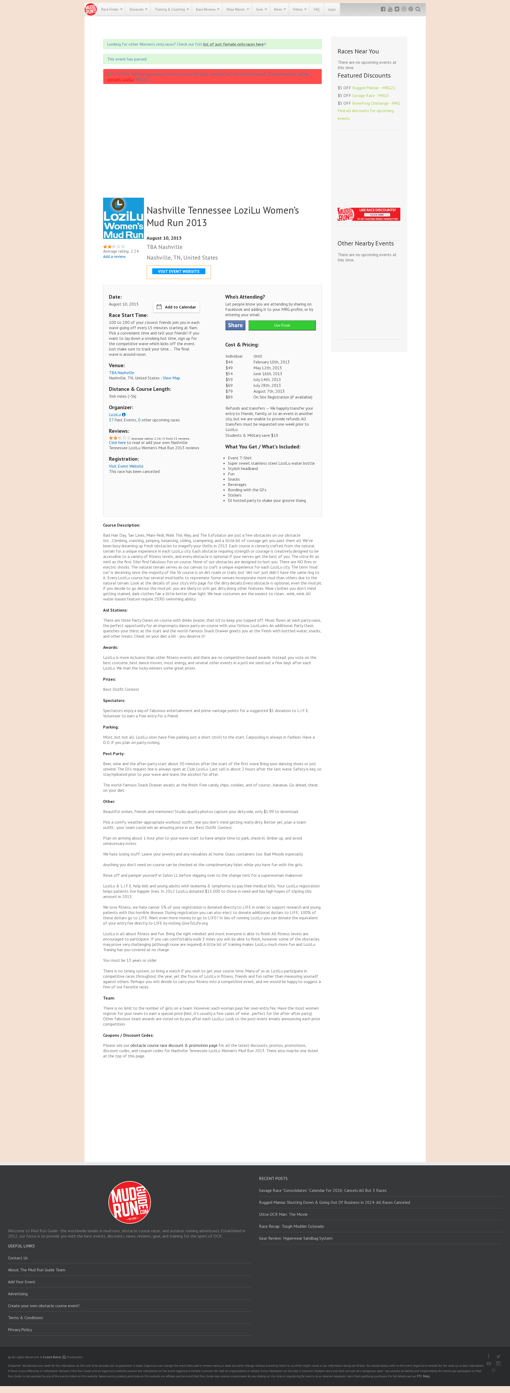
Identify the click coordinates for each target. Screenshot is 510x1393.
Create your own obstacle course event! (43, 1305)
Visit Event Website (126, 466)
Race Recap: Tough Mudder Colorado (291, 1226)
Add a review (114, 256)
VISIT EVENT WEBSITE (178, 271)
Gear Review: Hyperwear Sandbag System (296, 1238)
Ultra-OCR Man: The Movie (283, 1214)
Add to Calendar (180, 307)
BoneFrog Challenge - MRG (376, 103)
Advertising (18, 1293)
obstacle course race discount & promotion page (174, 1045)
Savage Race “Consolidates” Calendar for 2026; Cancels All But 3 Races (323, 1190)
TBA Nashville (121, 372)
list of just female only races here (233, 44)
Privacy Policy (20, 1329)
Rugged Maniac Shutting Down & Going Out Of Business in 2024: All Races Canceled (334, 1202)
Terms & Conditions (25, 1317)
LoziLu (115, 414)
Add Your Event (21, 1281)
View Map (171, 377)
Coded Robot (52, 1357)
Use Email (282, 325)
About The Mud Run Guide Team (36, 1269)
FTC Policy (423, 1376)
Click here (117, 442)
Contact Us (18, 1257)
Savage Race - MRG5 (370, 95)
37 (111, 419)
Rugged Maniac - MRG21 (374, 87)
